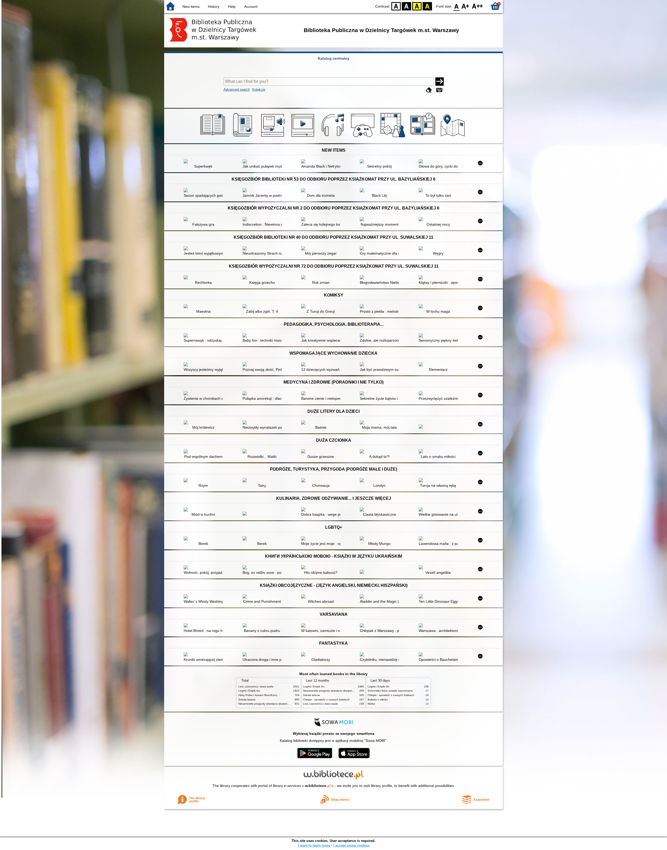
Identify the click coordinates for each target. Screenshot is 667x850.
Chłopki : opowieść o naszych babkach (326, 699)
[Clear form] (429, 90)
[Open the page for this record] (204, 161)
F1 (465, 6)
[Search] (439, 81)
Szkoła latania (246, 699)
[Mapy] (453, 137)
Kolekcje (258, 89)
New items (191, 6)
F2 (477, 6)
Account (250, 6)
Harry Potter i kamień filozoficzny (257, 695)
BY (427, 6)
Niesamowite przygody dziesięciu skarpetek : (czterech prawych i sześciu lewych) (286, 703)
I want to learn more (314, 845)
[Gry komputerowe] (364, 137)
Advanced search (237, 89)
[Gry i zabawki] (393, 137)
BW (406, 6)
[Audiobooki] (273, 137)
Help (232, 6)
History (213, 6)
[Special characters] (439, 90)
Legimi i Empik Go (249, 690)
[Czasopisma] (243, 137)
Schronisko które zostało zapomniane (390, 690)
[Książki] (213, 137)
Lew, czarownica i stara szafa (255, 686)
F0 (456, 6)
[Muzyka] (334, 137)
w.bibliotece (318, 786)
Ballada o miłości (378, 699)
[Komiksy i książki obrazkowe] (423, 137)
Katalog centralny (333, 58)
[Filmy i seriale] (304, 137)
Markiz (371, 703)
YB (417, 6)
